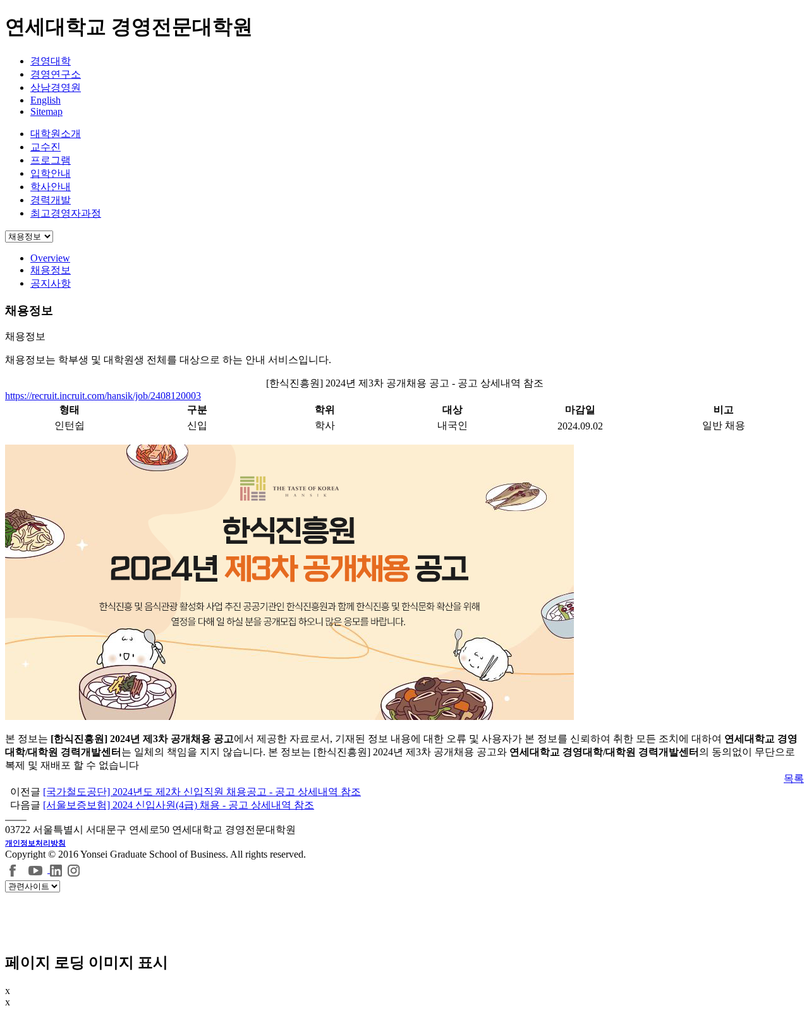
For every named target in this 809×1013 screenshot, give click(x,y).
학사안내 (50, 186)
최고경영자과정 (65, 213)
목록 (794, 778)
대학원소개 (55, 133)
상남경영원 (55, 87)
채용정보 (50, 270)
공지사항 (50, 283)
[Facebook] (13, 869)
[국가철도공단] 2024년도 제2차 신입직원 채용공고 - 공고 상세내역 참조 (202, 791)
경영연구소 (55, 74)
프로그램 (50, 160)
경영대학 (50, 61)
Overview (50, 258)
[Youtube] (37, 869)
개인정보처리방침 (35, 843)
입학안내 (50, 173)
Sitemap (46, 111)
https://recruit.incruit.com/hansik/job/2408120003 (103, 395)
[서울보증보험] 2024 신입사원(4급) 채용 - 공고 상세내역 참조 (178, 805)
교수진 (45, 146)
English (45, 100)
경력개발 (50, 200)
